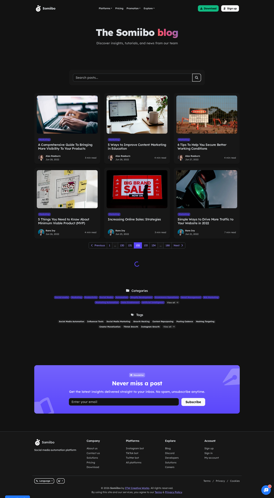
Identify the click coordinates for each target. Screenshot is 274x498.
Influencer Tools (95, 321)
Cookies (235, 480)
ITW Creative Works (137, 488)
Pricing (91, 462)
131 (130, 245)
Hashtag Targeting (205, 321)
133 (146, 245)
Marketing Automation (107, 302)
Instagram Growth (150, 326)
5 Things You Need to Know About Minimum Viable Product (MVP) (63, 221)
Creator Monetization (110, 326)
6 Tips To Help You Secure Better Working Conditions (202, 146)
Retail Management (191, 297)
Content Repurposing (163, 321)
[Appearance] (61, 481)
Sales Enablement (130, 302)
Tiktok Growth (131, 326)
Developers (172, 457)
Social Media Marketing (118, 321)
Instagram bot (135, 448)
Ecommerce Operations (166, 297)
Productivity (91, 297)
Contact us (93, 453)
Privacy (220, 480)
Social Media (106, 297)
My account (211, 457)
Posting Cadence (184, 321)
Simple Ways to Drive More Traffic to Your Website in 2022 (205, 221)
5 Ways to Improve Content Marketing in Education (137, 146)
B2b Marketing (211, 297)
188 (168, 245)
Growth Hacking (141, 321)
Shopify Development (141, 297)
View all (171, 302)
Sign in (208, 453)
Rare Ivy (50, 230)
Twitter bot (132, 457)
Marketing (44, 139)
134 (154, 245)
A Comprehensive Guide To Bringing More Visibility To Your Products (65, 146)
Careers (169, 467)
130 (122, 245)
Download (93, 467)
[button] (208, 8)
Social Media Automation (71, 321)
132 (138, 245)
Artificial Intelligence (152, 302)
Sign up (209, 448)
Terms (207, 480)
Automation (122, 297)
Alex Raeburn (53, 156)
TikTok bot (132, 453)
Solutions (92, 457)
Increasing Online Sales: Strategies (134, 219)
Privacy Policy (173, 492)
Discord (169, 453)
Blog (168, 448)
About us (92, 448)
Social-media (61, 297)
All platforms (133, 462)
